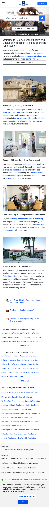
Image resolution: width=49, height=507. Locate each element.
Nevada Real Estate (31, 393)
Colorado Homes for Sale (10, 337)
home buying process (11, 112)
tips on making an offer (22, 118)
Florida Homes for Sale (29, 341)
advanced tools (13, 178)
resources (23, 56)
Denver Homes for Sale (9, 372)
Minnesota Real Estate (9, 397)
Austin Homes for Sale (28, 356)
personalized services (37, 56)
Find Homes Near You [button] (25, 28)
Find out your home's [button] (24, 34)
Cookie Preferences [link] (36, 473)
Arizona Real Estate (33, 413)
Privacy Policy (41, 458)
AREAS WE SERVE (23, 62)
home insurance (23, 227)
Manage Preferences (27, 496)
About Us (23, 458)
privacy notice (21, 487)
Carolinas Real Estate (9, 417)
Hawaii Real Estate (26, 397)
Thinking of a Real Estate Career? (22, 310)
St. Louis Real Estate (8, 438)
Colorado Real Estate (25, 417)
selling (37, 109)
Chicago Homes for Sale (10, 364)
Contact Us (14, 458)
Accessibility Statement (27, 468)
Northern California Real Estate (29, 401)
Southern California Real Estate (12, 405)
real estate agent (29, 164)
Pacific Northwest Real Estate (12, 393)
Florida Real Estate (32, 405)
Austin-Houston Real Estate (29, 430)
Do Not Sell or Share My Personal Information (19, 463)
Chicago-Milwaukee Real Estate (12, 413)
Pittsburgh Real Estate (9, 430)
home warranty (35, 227)
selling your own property (33, 53)
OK (23, 502)
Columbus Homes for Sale (10, 368)
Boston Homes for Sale (30, 360)
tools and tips (11, 109)
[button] (42, 3)
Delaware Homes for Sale (10, 341)
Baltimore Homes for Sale (10, 360)
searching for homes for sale (20, 219)
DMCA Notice (6, 473)
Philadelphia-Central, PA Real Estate (14, 426)
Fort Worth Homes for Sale (29, 372)
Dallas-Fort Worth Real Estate (11, 434)
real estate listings (29, 59)
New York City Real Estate (27, 438)
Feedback (5, 458)
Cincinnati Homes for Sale (29, 364)
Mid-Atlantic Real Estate (10, 422)
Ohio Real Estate (26, 409)
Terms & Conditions (8, 468)
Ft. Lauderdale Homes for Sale (12, 376)
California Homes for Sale (29, 333)
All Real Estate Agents (25, 450)
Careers (31, 458)
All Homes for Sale (8, 450)
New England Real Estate (29, 422)
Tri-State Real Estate (8, 401)
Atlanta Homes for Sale (9, 356)
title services (8, 230)
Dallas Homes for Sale (30, 368)
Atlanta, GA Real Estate (9, 409)
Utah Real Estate (30, 434)
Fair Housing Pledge (20, 473)
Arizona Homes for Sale (10, 333)
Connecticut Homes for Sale (31, 337)
